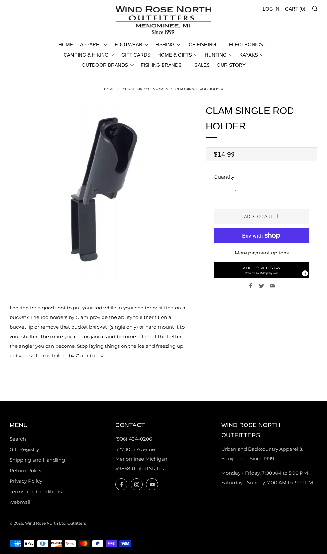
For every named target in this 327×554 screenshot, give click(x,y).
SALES (202, 65)
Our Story (231, 65)
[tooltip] (305, 273)
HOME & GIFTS (174, 55)
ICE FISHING (201, 44)
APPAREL (91, 44)
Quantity (224, 177)
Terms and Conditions (36, 491)
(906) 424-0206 (133, 439)
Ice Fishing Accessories (145, 89)
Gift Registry (24, 449)
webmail (20, 502)
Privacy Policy (26, 481)
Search (18, 439)
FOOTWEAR (128, 44)
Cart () (295, 9)
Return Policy (26, 470)
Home (109, 89)
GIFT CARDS (135, 55)
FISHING (165, 44)
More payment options (262, 253)
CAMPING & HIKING (86, 55)
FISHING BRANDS (161, 65)
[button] (261, 270)
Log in (271, 9)
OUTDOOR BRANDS (105, 65)
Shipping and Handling (37, 460)
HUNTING (216, 55)
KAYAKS (249, 55)
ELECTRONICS (246, 44)
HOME (65, 44)
